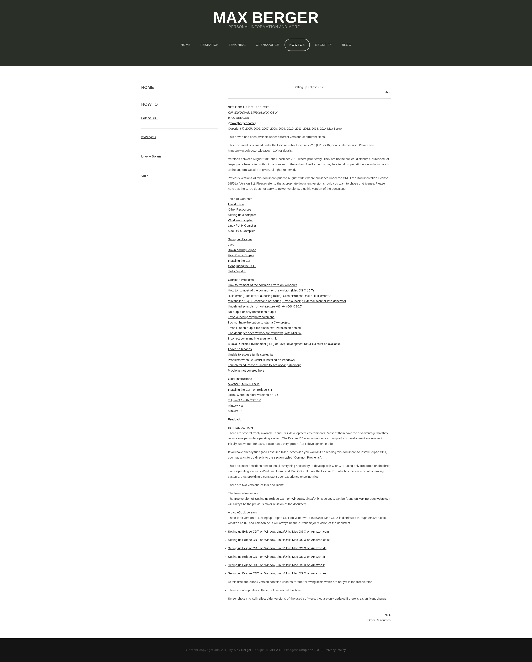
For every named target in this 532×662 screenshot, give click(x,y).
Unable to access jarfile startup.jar (251, 354)
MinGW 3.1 (235, 411)
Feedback (234, 419)
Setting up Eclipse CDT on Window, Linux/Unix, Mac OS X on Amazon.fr (276, 556)
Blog (346, 44)
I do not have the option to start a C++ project (259, 322)
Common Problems (241, 279)
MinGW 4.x (235, 405)
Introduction (236, 204)
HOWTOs (297, 44)
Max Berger (266, 18)
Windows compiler (240, 220)
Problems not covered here (246, 370)
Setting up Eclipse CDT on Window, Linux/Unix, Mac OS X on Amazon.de (277, 548)
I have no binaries (240, 349)
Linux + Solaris (151, 156)
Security (323, 44)
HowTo (149, 104)
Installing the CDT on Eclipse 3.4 (250, 389)
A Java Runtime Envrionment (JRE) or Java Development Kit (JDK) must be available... (285, 344)
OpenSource (267, 44)
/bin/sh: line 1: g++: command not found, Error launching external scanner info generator (287, 301)
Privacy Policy (335, 650)
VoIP (144, 175)
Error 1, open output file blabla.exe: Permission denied (264, 328)
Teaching (237, 44)
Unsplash (306, 650)
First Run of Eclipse (241, 255)
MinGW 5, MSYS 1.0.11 (244, 384)
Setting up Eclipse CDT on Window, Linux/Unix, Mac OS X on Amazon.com (278, 531)
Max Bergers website (373, 498)
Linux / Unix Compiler (242, 225)
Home (186, 44)
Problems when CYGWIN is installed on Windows (261, 360)
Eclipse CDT (149, 118)
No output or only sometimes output (252, 312)
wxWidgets (148, 137)
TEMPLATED (275, 650)
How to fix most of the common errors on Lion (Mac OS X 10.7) (271, 290)
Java (231, 244)
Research (210, 44)
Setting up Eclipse (240, 239)
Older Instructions (240, 379)
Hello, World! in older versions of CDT (254, 395)
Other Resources (239, 209)
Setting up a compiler (242, 215)
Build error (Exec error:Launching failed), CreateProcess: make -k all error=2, (279, 296)
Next (388, 92)
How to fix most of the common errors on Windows (262, 285)
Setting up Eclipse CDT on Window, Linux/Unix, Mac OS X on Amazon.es (277, 573)
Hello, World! (237, 271)
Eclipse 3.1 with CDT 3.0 (244, 400)
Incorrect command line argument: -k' (252, 338)
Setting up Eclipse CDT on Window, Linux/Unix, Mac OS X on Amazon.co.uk (279, 540)
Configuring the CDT (242, 266)
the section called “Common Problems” (295, 457)
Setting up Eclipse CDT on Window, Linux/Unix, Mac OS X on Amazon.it (276, 565)
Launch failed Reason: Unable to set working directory (264, 365)
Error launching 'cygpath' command (251, 317)
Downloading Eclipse (242, 250)
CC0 (319, 650)
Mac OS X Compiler (241, 231)
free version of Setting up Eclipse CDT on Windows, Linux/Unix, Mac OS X (284, 498)
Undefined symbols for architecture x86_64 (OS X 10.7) (265, 306)
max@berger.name (242, 123)
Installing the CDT (240, 260)
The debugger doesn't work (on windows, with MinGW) (265, 333)
